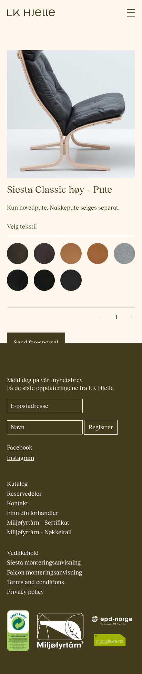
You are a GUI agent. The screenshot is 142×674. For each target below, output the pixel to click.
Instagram (20, 458)
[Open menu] (131, 13)
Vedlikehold (23, 553)
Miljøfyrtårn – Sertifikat (38, 522)
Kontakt (17, 503)
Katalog (17, 484)
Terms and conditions (35, 582)
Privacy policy (25, 592)
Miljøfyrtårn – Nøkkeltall (39, 532)
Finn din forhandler (32, 513)
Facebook (19, 447)
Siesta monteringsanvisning (44, 562)
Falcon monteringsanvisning (44, 572)
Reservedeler (24, 494)
